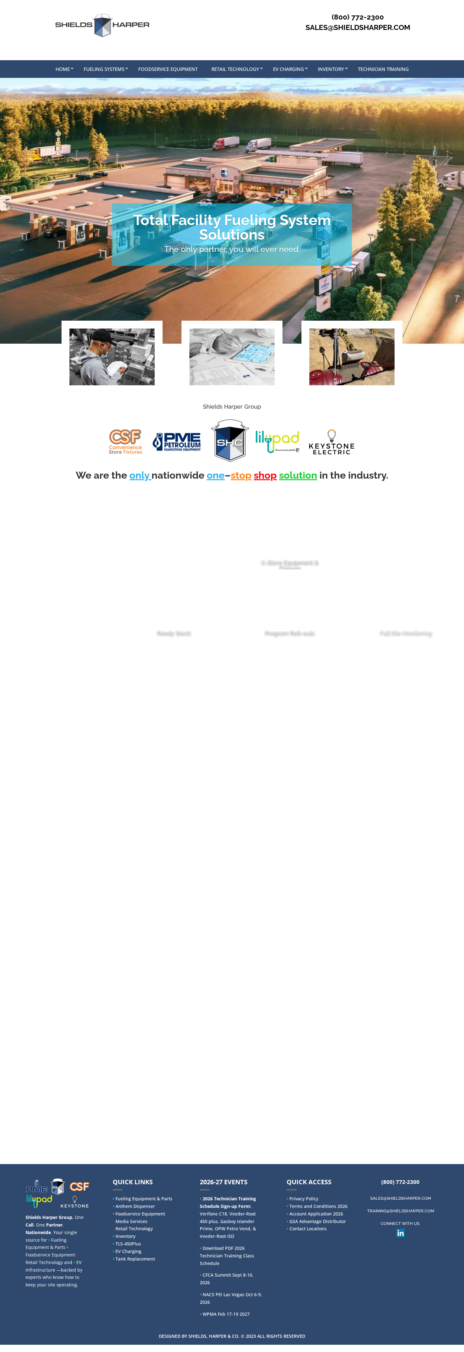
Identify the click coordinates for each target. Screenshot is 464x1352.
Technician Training (383, 69)
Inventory (331, 69)
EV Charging (288, 69)
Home (63, 69)
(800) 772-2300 (400, 1182)
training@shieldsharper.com (400, 1211)
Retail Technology (235, 69)
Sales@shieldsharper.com (358, 27)
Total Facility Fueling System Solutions (232, 227)
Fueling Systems (104, 69)
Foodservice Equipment (168, 69)
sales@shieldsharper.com (400, 1198)
